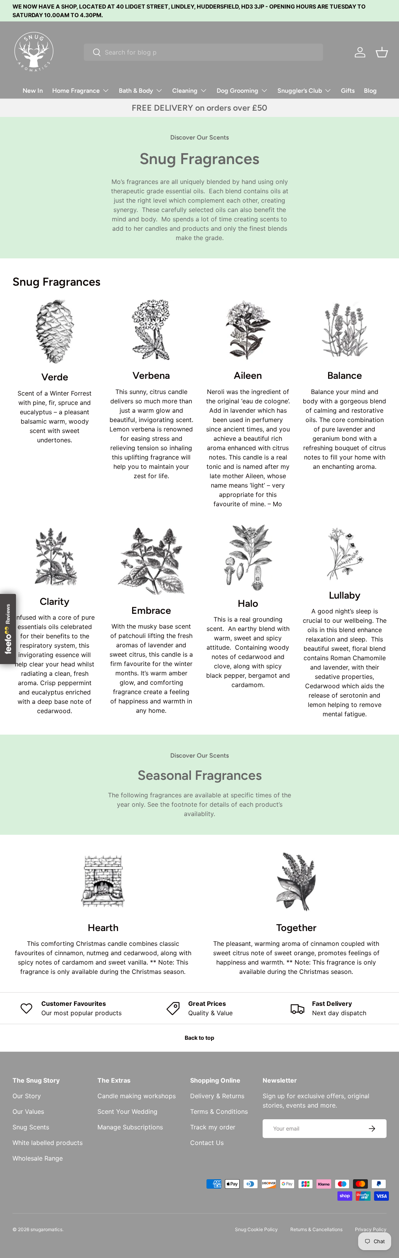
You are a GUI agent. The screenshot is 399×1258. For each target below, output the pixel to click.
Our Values (28, 1111)
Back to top (199, 1037)
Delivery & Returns (217, 1096)
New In (33, 90)
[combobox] (203, 52)
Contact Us (207, 1143)
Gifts (348, 90)
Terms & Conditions (219, 1111)
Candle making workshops (136, 1096)
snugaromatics (46, 1229)
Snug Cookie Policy (256, 1229)
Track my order (212, 1127)
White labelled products (47, 1143)
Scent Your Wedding (127, 1111)
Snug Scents (30, 1127)
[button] (381, 52)
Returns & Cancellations (316, 1229)
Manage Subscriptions (130, 1127)
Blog (370, 90)
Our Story (26, 1096)
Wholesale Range (37, 1158)
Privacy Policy (371, 1229)
